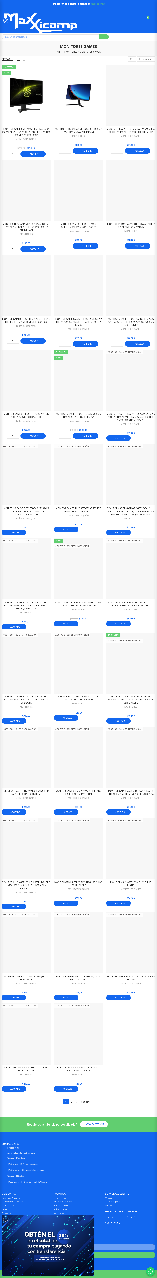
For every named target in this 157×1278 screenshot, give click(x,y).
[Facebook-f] (107, 1229)
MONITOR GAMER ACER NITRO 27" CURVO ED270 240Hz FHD (26, 1069)
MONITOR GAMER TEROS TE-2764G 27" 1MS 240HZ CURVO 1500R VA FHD (78, 510)
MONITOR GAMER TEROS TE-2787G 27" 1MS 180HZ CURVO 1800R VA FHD (26, 415)
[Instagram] (115, 1229)
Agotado (120, 438)
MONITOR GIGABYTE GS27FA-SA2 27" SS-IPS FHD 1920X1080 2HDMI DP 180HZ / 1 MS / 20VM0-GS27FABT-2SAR (26, 511)
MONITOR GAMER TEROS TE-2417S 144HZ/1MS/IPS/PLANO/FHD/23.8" (78, 225)
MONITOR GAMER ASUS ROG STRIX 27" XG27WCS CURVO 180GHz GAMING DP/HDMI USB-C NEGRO (131, 699)
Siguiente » (86, 1101)
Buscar (104, 36)
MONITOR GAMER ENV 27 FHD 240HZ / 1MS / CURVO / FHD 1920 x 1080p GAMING (131, 604)
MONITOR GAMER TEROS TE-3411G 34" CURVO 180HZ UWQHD (78, 884)
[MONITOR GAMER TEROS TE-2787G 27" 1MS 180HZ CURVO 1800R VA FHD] (26, 380)
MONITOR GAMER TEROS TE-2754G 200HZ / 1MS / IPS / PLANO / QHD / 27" (78, 415)
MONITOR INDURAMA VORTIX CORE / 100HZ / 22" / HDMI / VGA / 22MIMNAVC (78, 130)
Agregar (34, 154)
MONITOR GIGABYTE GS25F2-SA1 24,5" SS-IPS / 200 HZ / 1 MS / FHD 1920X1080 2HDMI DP (131, 130)
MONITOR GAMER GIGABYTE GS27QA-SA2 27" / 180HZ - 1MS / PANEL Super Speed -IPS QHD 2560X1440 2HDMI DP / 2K (131, 416)
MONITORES (78, 135)
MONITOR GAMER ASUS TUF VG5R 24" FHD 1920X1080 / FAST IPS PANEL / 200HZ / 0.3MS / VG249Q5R (26, 699)
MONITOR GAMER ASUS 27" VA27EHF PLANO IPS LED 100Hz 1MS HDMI (78, 792)
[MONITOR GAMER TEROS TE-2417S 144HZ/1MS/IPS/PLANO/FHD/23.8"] (78, 190)
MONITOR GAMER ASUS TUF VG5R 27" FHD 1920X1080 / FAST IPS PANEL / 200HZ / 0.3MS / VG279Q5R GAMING (26, 605)
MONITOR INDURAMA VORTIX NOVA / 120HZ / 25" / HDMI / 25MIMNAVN (131, 225)
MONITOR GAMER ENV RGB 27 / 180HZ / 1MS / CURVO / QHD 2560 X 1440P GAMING (78, 604)
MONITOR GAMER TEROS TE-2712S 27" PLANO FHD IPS (131, 978)
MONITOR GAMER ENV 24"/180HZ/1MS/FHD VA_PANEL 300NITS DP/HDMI (26, 792)
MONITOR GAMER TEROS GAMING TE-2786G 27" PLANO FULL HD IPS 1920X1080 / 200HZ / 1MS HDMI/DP (131, 321)
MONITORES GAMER (26, 139)
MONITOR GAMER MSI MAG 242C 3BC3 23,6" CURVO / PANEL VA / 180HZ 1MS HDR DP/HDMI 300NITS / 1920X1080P (26, 131)
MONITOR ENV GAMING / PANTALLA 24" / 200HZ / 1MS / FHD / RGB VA (78, 698)
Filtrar (6, 58)
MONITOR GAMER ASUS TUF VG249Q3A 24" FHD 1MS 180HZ (78, 978)
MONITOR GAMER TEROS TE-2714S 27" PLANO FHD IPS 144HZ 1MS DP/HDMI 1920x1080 (26, 320)
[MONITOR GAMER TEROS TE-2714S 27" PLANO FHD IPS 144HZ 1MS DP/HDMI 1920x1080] (26, 285)
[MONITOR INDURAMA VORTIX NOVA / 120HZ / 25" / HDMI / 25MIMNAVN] (130, 190)
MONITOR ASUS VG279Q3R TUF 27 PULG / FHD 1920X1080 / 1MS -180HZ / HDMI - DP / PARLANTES (26, 885)
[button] (94, 1124)
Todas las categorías (78, 231)
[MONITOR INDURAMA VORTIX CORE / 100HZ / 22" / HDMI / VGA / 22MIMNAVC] (78, 95)
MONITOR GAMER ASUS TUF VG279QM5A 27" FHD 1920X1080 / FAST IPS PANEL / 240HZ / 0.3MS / (78, 321)
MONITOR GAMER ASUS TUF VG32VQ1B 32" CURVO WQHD (26, 978)
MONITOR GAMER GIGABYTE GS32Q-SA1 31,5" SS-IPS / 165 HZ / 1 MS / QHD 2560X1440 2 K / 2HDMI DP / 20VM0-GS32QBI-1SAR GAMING (131, 511)
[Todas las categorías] (4, 9)
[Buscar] (141, 19)
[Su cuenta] (152, 19)
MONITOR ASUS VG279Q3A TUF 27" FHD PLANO (131, 884)
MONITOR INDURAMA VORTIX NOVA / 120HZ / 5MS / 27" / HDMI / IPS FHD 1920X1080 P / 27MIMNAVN (26, 226)
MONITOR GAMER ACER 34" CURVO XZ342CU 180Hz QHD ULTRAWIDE (78, 1069)
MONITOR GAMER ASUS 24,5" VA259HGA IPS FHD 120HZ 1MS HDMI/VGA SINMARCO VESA (131, 792)
